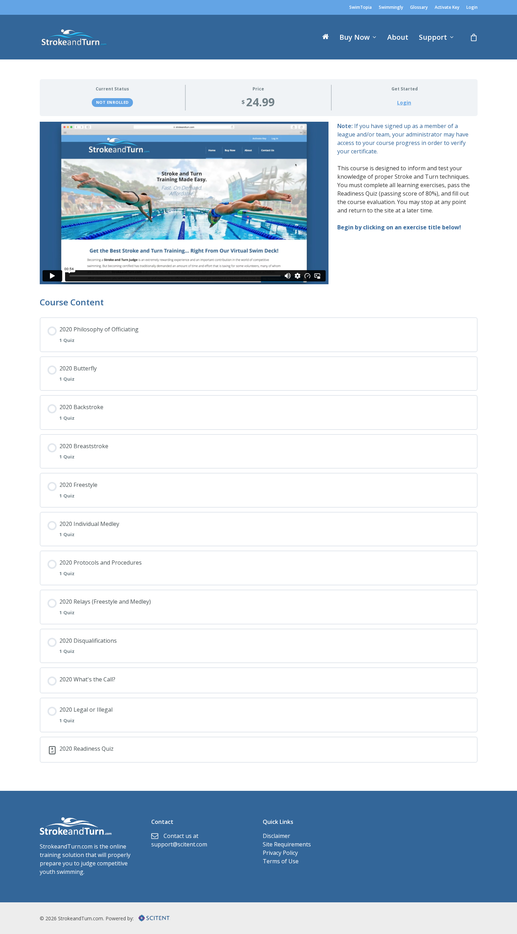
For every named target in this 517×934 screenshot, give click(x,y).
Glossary (419, 7)
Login (472, 7)
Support (433, 37)
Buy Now (354, 37)
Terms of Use (281, 861)
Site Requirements (287, 844)
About (397, 37)
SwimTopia (360, 7)
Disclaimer (276, 836)
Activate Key (447, 7)
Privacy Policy (280, 853)
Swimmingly (391, 7)
